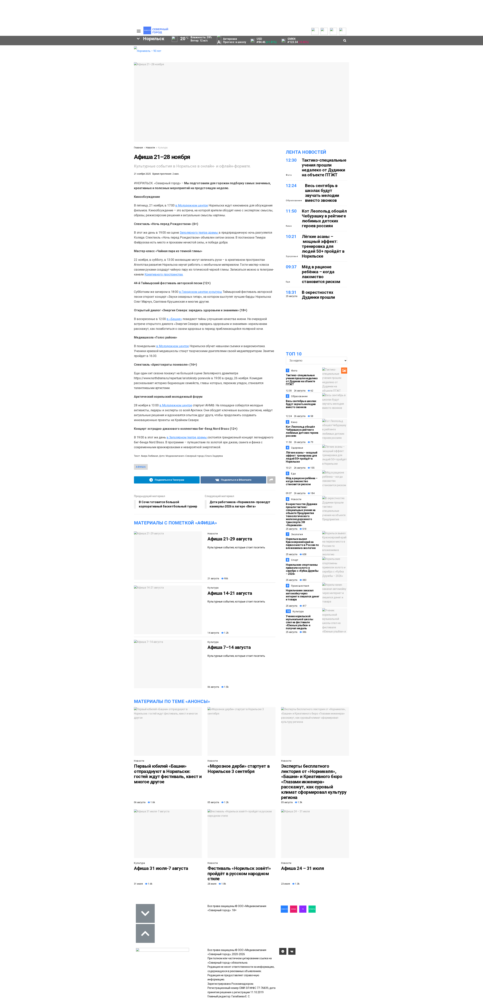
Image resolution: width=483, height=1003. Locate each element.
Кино (289, 226)
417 (304, 606)
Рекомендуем (84, 51)
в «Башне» (174, 319)
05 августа (213, 802)
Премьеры (82, 47)
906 (226, 578)
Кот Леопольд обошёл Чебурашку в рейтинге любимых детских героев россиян (324, 218)
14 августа (213, 633)
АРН (100, 108)
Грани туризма (24, 75)
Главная (138, 147)
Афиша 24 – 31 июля (302, 868)
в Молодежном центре (191, 205)
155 (312, 468)
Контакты (113, 56)
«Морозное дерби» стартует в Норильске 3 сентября (239, 769)
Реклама (112, 52)
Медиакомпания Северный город (62, 108)
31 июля (138, 884)
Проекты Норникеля (57, 48)
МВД (68, 115)
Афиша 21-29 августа (230, 539)
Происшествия (300, 586)
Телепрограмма (24, 48)
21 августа (213, 578)
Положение (83, 60)
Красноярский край (57, 102)
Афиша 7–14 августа (229, 647)
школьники (18, 108)
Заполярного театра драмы (199, 232)
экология (46, 115)
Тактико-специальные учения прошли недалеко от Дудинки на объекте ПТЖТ (324, 167)
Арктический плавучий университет (37, 66)
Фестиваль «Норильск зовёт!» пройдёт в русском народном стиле (239, 873)
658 (304, 554)
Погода (111, 73)
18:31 (291, 292)
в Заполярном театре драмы (187, 437)
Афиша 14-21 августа (230, 593)
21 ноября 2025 (142, 174)
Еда (288, 282)
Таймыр (115, 102)
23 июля (285, 884)
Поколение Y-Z (24, 83)
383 (304, 580)
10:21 (291, 236)
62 (311, 390)
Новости (150, 147)
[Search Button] (125, 139)
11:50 (291, 211)
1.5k (226, 687)
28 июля (212, 884)
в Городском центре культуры (200, 292)
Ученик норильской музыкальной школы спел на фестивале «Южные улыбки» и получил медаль (299, 622)
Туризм (58, 121)
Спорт (294, 560)
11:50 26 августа (295, 442)
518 (304, 529)
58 (311, 416)
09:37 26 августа (295, 493)
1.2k (226, 633)
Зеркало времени (26, 79)
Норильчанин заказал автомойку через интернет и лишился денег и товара (302, 595)
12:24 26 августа (295, 416)
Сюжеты (19, 56)
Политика (113, 60)
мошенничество (87, 121)
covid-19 (90, 102)
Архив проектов (55, 60)
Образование (116, 115)
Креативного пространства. (164, 274)
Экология (297, 534)
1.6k (152, 802)
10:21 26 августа (295, 468)
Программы (21, 60)
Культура (163, 147)
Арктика (88, 115)
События (81, 56)
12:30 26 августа (295, 390)
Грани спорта (23, 71)
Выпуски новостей (25, 52)
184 (312, 493)
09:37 (291, 267)
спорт (23, 115)
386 (304, 632)
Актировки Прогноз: (234, 40)
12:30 (291, 160)
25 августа (291, 529)
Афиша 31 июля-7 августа (161, 868)
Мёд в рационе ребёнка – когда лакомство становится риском (321, 274)
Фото (289, 175)
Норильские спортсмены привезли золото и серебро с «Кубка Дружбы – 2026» (302, 569)
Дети (38, 121)
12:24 (291, 185)
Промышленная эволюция (31, 87)
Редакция (113, 48)
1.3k (299, 802)
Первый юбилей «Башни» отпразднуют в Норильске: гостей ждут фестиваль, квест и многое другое (168, 774)
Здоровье (292, 256)
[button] (25, 94)
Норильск (23, 102)
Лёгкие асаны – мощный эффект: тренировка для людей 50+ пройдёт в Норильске (323, 246)
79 (311, 442)
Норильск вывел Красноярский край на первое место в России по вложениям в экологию (302, 543)
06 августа (213, 687)
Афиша (17, 121)
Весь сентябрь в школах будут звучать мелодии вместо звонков (322, 193)
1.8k (223, 884)
